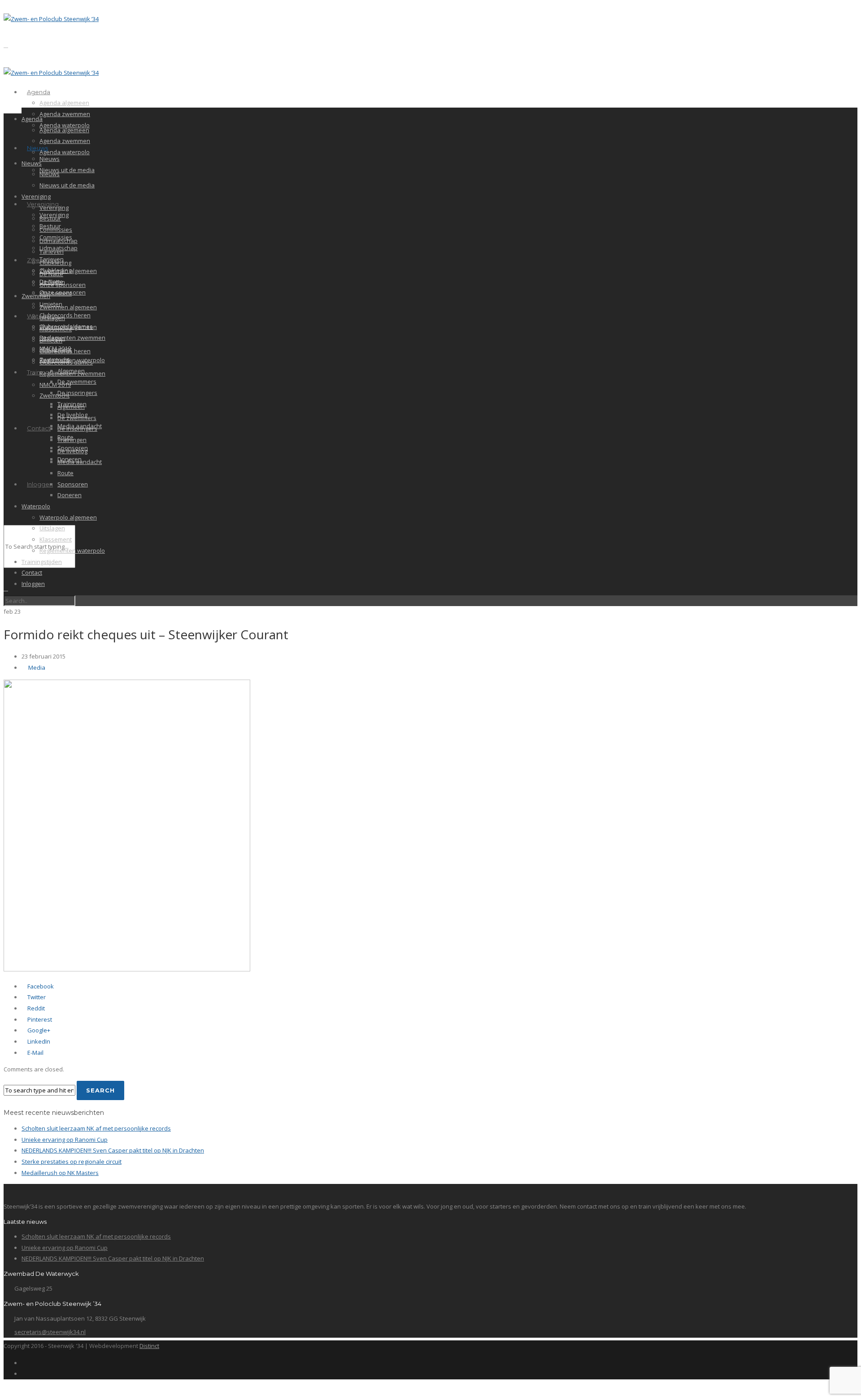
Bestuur (50, 218)
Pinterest (39, 1019)
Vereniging (36, 196)
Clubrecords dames (66, 362)
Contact (39, 428)
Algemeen (71, 407)
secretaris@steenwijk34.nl (50, 1332)
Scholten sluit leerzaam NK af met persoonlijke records (96, 1128)
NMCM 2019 (55, 385)
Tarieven (51, 251)
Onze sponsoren (62, 285)
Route (65, 473)
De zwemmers (76, 381)
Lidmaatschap (58, 241)
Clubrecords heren (65, 315)
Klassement (55, 293)
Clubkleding (55, 263)
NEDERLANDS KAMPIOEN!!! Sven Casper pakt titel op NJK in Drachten (113, 1150)
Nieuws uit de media (67, 170)
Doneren (69, 495)
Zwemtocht (54, 395)
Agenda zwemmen (64, 114)
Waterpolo (36, 506)
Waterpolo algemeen (68, 517)
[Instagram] (24, 1374)
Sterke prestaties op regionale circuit (72, 1161)
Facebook (40, 986)
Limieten (50, 340)
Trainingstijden (42, 562)
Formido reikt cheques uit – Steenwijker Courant (146, 634)
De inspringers (77, 393)
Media (36, 667)
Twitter (36, 997)
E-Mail (34, 1053)
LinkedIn (38, 1041)
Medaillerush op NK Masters (60, 1173)
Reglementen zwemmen (72, 338)
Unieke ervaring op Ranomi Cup (65, 1140)
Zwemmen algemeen (68, 271)
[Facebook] (24, 1363)
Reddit (35, 1008)
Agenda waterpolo (64, 152)
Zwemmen (36, 296)
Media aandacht (79, 462)
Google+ (38, 1030)
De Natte (51, 274)
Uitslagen (52, 318)
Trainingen (72, 440)
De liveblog (72, 451)
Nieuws (37, 148)
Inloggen (40, 484)
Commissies (55, 229)
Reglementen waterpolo (72, 550)
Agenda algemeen (64, 103)
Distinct (149, 1346)
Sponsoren (72, 484)
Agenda (38, 91)
